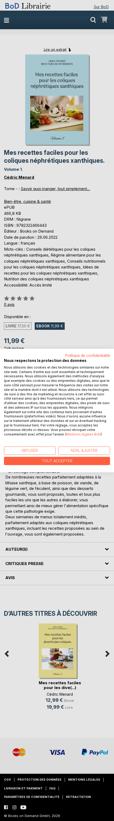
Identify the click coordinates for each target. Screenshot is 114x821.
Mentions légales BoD (83, 434)
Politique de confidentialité (87, 355)
